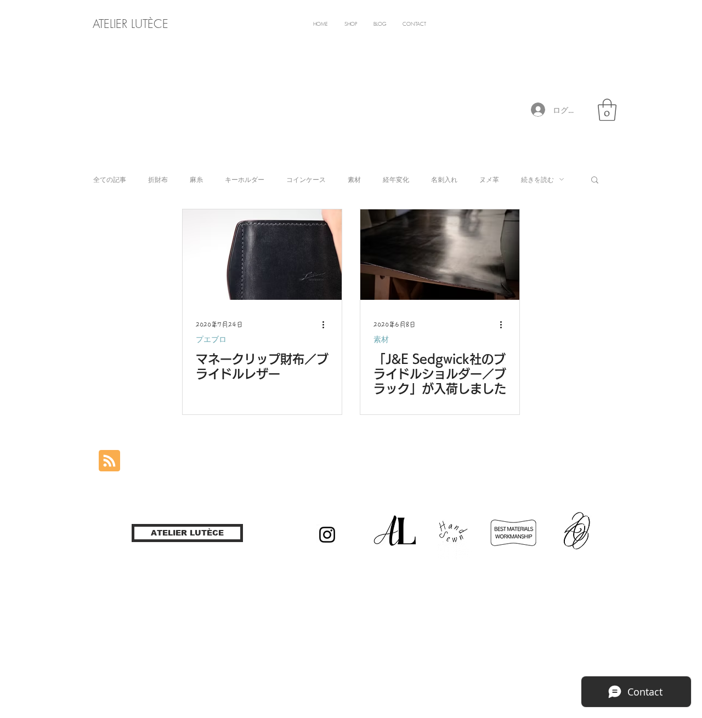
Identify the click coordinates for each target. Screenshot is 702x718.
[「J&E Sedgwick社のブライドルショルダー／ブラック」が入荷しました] (439, 254)
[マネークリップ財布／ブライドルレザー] (262, 254)
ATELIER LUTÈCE (130, 23)
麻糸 (196, 179)
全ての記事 (109, 179)
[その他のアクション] (326, 324)
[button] (607, 110)
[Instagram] (327, 534)
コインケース (306, 179)
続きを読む (537, 179)
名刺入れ (444, 179)
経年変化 (396, 179)
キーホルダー (244, 179)
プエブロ (211, 339)
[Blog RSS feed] (109, 461)
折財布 (158, 179)
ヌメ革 (489, 179)
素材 (354, 179)
